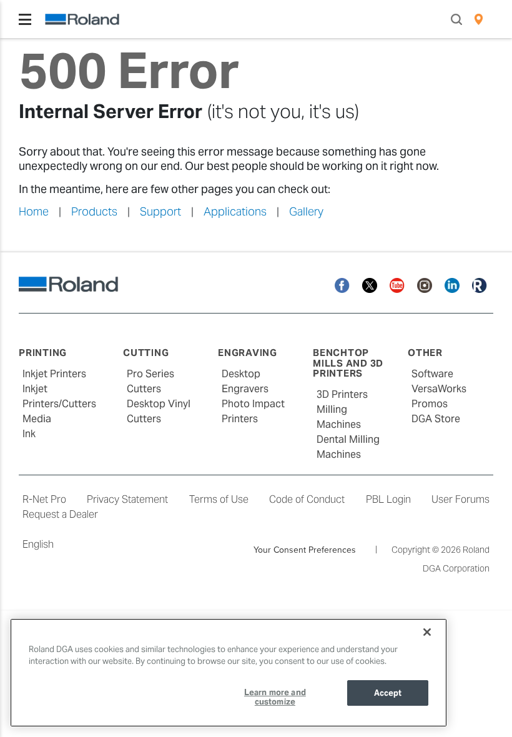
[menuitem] (479, 19)
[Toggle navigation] (25, 19)
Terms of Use (219, 499)
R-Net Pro (44, 499)
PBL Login (388, 499)
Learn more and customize (275, 697)
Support (160, 211)
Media (36, 418)
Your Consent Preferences (305, 549)
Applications (235, 211)
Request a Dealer (60, 514)
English (38, 544)
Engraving (247, 353)
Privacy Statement (127, 499)
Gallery (306, 211)
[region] (228, 672)
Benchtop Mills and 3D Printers (348, 363)
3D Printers (342, 394)
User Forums (460, 499)
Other (425, 353)
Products (94, 211)
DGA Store (435, 418)
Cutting (146, 353)
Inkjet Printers (54, 373)
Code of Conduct (307, 499)
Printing (43, 353)
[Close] (427, 632)
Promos (429, 403)
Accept (388, 693)
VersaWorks (438, 388)
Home (34, 211)
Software (432, 373)
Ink (29, 433)
